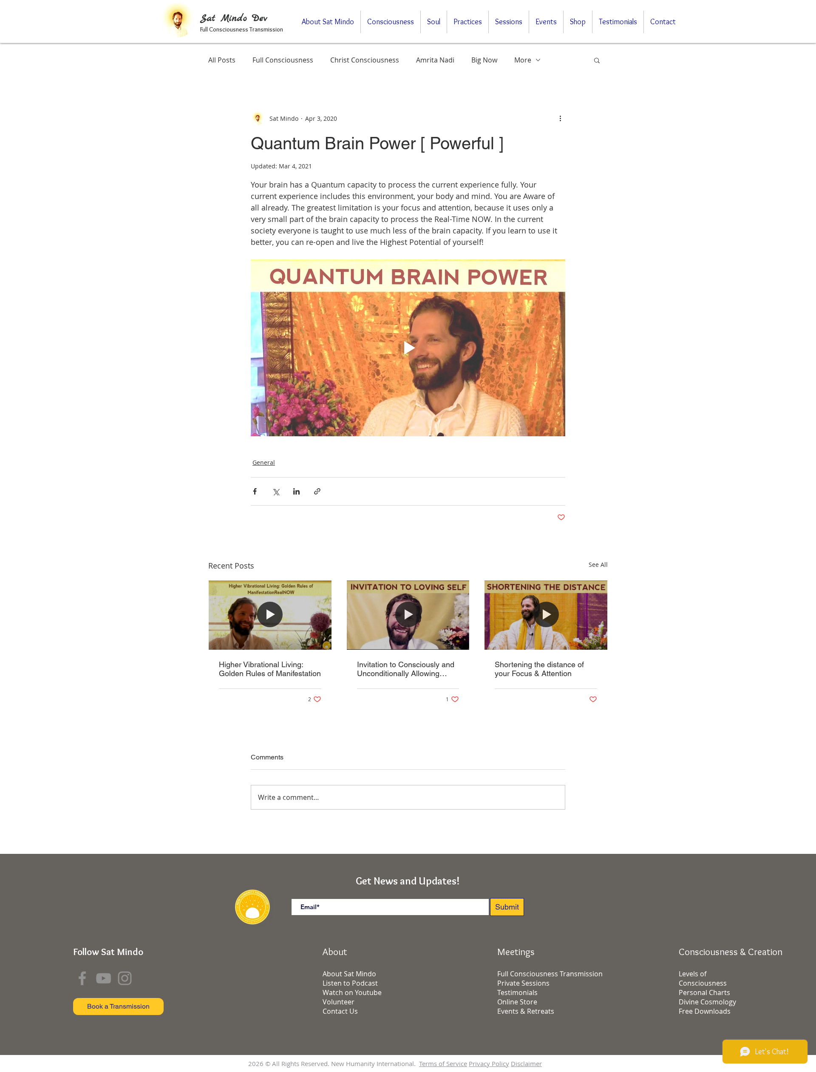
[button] (597, 60)
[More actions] (560, 118)
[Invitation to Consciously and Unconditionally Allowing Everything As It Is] (408, 614)
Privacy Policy (489, 1063)
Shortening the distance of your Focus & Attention (539, 669)
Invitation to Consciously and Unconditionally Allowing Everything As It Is (405, 669)
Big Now (484, 60)
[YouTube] (103, 978)
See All (598, 564)
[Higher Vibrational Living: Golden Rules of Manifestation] (270, 614)
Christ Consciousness (364, 60)
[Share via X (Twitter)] (276, 491)
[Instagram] (125, 978)
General (263, 462)
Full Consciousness (282, 60)
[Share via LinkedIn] (296, 491)
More (522, 60)
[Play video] (408, 347)
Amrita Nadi (435, 60)
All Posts (221, 60)
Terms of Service (443, 1063)
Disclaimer (526, 1063)
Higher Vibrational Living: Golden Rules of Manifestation (270, 669)
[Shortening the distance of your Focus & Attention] (545, 614)
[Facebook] (82, 978)
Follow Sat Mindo (108, 952)
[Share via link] (317, 491)
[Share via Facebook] (255, 491)
